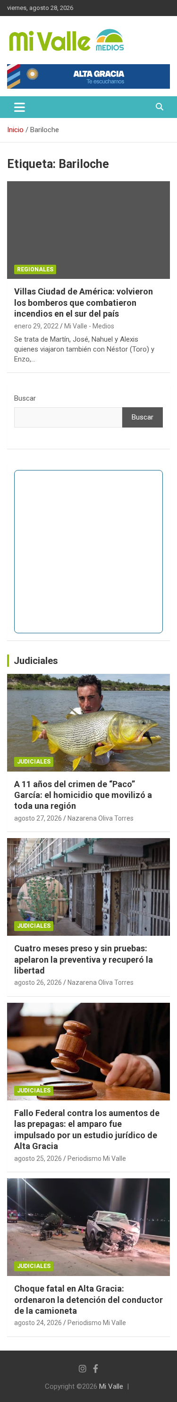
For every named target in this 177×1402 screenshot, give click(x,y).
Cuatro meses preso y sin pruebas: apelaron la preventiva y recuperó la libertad (83, 959)
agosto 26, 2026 (38, 982)
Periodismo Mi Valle (96, 1158)
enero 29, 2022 (36, 326)
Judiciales (36, 660)
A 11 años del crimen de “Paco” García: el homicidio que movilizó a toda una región (83, 795)
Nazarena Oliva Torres (100, 818)
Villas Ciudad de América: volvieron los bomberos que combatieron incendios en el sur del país (83, 302)
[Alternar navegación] (19, 107)
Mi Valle (111, 1386)
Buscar (25, 398)
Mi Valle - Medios (89, 326)
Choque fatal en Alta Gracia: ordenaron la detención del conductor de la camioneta (88, 1300)
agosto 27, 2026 (38, 818)
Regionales (35, 269)
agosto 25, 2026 (38, 1158)
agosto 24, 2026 (38, 1322)
